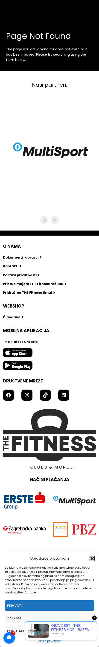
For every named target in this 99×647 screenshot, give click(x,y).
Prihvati (14, 605)
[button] (92, 558)
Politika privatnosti (49, 641)
